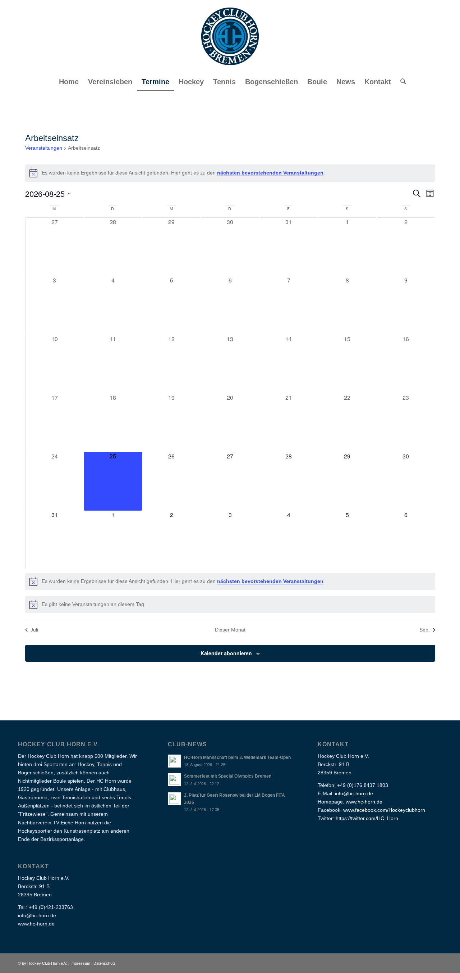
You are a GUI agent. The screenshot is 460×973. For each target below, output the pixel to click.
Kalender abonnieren (226, 653)
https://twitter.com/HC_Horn (367, 818)
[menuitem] (68, 82)
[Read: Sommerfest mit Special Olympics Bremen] (174, 779)
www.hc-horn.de (364, 802)
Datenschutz (104, 963)
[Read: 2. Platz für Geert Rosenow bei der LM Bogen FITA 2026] (174, 798)
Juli (34, 630)
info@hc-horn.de (354, 793)
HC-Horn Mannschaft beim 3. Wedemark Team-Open (237, 757)
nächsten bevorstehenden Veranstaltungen (270, 173)
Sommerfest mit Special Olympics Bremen (227, 776)
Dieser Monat (230, 630)
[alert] (230, 173)
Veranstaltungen (43, 148)
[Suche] (401, 82)
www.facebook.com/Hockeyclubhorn (384, 810)
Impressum (80, 963)
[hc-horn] (230, 36)
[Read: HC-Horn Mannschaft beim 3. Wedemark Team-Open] (174, 761)
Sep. (424, 630)
